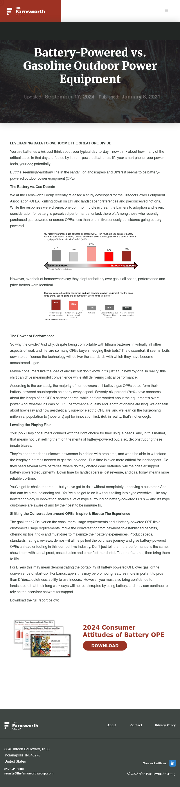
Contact (136, 725)
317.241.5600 (14, 769)
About (112, 725)
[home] (26, 11)
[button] (166, 11)
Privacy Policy (165, 725)
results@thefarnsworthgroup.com (29, 773)
